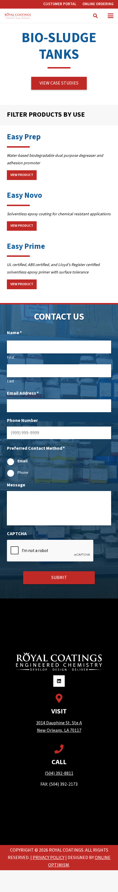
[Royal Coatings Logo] (18, 16)
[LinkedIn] (59, 681)
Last (10, 381)
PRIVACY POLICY (48, 857)
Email (22, 461)
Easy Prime (26, 246)
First (10, 357)
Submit (59, 577)
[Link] (95, 16)
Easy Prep (24, 136)
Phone (22, 473)
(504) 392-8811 (59, 773)
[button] (110, 16)
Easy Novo (24, 195)
